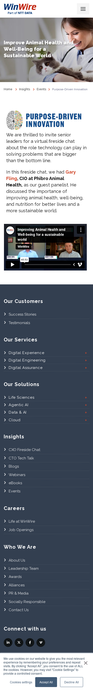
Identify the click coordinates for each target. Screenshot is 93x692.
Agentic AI (19, 405)
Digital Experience (26, 353)
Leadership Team (24, 568)
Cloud (15, 420)
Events (14, 491)
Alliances (17, 585)
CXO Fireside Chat (24, 450)
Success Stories (22, 314)
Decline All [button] (71, 682)
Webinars (17, 475)
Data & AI (18, 412)
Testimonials (19, 323)
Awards (15, 576)
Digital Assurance (26, 367)
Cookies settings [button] (21, 682)
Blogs (14, 466)
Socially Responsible (27, 602)
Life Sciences (21, 397)
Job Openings (21, 530)
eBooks (15, 483)
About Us (17, 560)
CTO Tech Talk (21, 458)
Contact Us (19, 610)
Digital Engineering (27, 360)
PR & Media (19, 593)
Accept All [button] (46, 682)
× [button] (86, 661)
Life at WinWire (22, 521)
